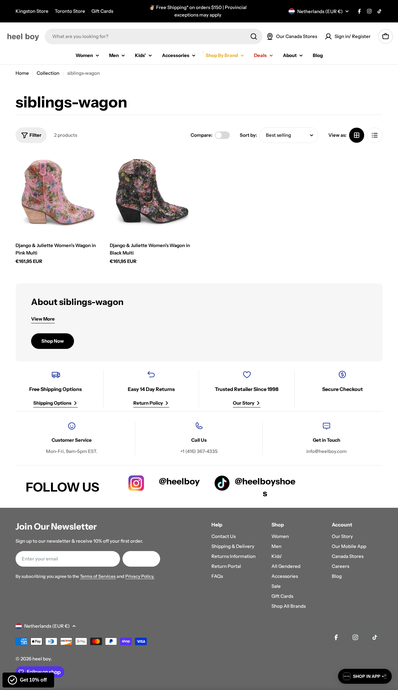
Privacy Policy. (140, 576)
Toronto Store (70, 11)
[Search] (253, 36)
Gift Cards (102, 11)
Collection (48, 73)
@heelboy (179, 481)
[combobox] (153, 36)
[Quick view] (91, 164)
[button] (365, 676)
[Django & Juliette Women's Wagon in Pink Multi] (58, 193)
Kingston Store (32, 11)
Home (22, 73)
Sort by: (248, 135)
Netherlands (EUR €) (320, 11)
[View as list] (374, 135)
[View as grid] (356, 135)
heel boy (41, 659)
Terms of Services (98, 576)
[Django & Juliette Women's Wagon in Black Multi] (152, 193)
